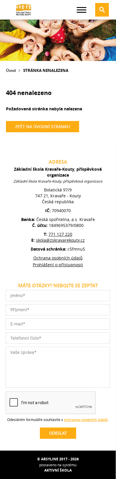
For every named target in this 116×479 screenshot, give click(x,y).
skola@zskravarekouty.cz (60, 240)
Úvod (11, 70)
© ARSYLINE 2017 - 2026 (58, 459)
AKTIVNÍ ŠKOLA (58, 470)
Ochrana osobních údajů (58, 258)
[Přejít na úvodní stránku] (24, 10)
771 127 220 (60, 234)
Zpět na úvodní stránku (42, 126)
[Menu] (81, 10)
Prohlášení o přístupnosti (58, 264)
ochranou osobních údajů (86, 419)
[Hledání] (102, 10)
